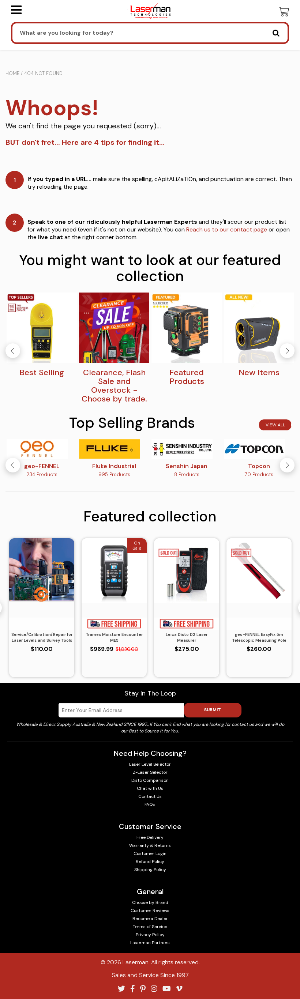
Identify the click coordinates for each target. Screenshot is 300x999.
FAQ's (150, 804)
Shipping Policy (150, 869)
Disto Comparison (150, 780)
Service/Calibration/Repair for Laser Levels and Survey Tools (41, 637)
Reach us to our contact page (226, 229)
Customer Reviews (150, 910)
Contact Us (150, 796)
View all (275, 425)
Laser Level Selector (150, 764)
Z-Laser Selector (150, 772)
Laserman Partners (150, 943)
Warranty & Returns (150, 845)
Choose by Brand (150, 902)
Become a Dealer (150, 918)
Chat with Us (150, 788)
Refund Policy (150, 861)
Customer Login (150, 853)
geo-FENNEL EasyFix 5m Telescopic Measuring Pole (259, 637)
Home (12, 73)
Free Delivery (150, 837)
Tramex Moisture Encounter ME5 (114, 637)
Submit (212, 710)
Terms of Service (150, 927)
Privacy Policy (150, 935)
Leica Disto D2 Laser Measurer (186, 637)
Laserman (136, 962)
